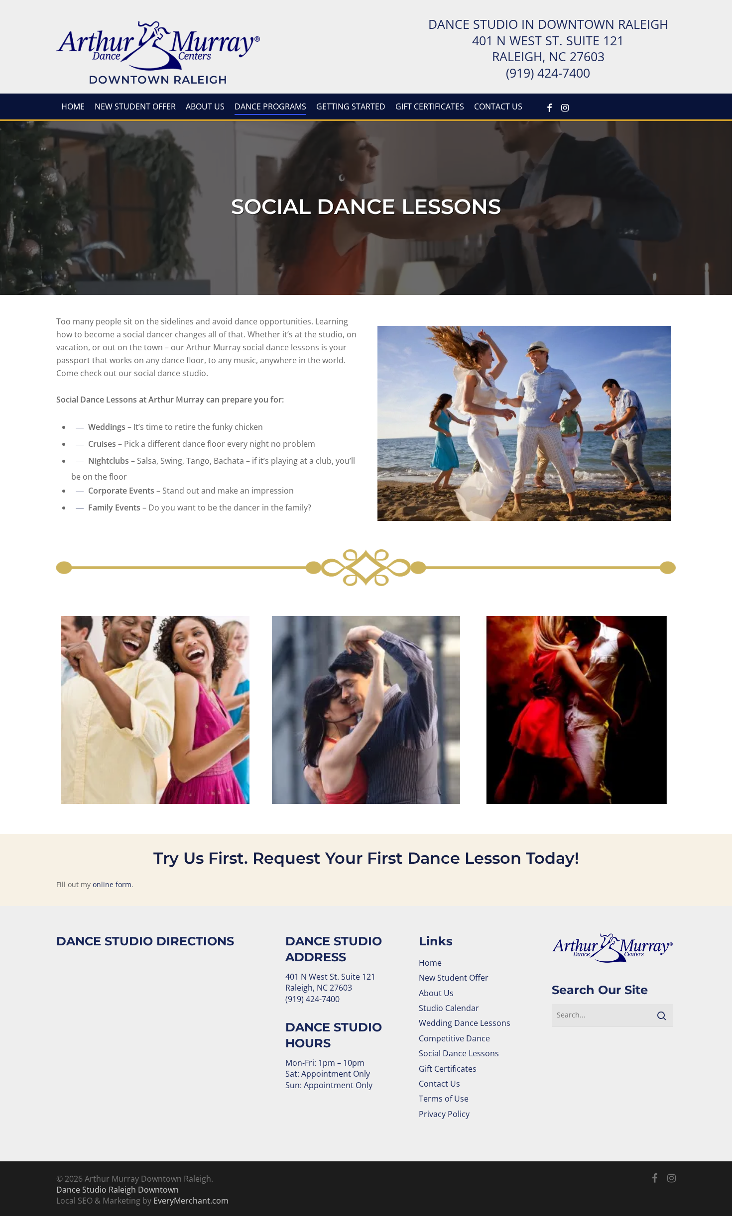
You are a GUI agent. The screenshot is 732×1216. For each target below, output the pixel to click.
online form (112, 884)
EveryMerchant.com (191, 1200)
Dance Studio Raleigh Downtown (117, 1189)
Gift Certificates (448, 1068)
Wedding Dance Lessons (464, 1022)
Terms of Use (444, 1098)
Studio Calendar (449, 1008)
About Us (436, 993)
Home (430, 962)
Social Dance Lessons (459, 1053)
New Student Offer (453, 977)
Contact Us (439, 1083)
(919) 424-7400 (548, 72)
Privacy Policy (444, 1114)
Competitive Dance (454, 1038)
